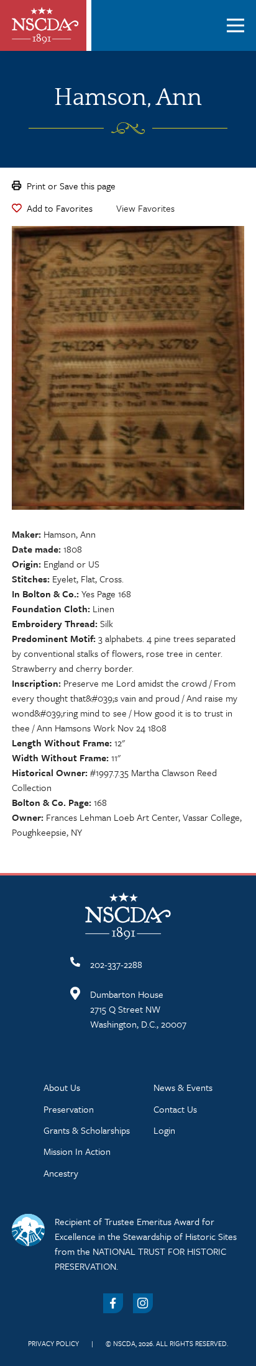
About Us (61, 1087)
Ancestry (60, 1173)
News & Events (183, 1087)
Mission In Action (77, 1151)
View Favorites (145, 208)
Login (164, 1130)
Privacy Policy (53, 1343)
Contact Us (175, 1109)
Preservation (68, 1109)
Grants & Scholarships (86, 1130)
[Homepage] (45, 25)
